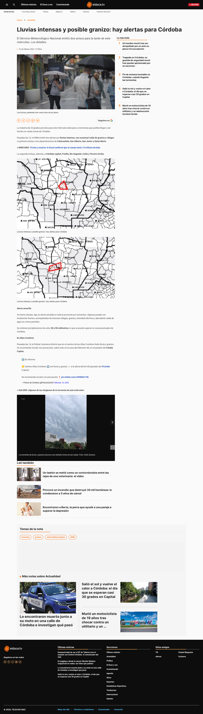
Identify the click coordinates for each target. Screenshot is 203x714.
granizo (38, 537)
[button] (66, 428)
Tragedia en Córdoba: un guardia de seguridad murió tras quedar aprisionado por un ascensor (136, 61)
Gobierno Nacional (103, 12)
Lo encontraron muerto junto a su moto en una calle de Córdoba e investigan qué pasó (46, 620)
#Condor (106, 366)
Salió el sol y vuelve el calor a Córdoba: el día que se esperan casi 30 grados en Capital (136, 92)
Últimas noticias (28, 4)
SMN (72, 537)
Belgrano (59, 12)
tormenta (25, 537)
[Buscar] (14, 5)
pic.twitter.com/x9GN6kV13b (75, 377)
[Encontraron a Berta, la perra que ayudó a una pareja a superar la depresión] (29, 509)
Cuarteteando (62, 4)
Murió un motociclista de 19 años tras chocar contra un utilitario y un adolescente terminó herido (136, 109)
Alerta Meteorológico (56, 537)
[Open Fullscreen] (112, 447)
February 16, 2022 (61, 383)
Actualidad (31, 20)
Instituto (86, 12)
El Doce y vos (46, 4)
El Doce (19, 20)
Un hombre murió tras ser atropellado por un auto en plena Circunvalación (135, 46)
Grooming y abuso (28, 12)
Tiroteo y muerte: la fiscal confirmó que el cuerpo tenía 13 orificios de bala (65, 147)
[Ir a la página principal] (96, 4)
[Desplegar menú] (5, 4)
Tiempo (45, 12)
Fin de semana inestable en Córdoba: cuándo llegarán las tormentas (136, 77)
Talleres (72, 12)
